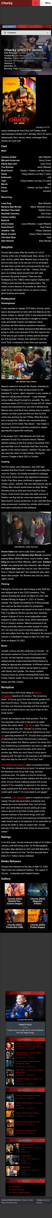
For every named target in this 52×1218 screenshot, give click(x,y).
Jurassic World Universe (20, 1192)
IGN (3, 735)
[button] (26, 32)
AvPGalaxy (15, 1187)
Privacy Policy (12, 1203)
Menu (48, 3)
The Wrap (29, 725)
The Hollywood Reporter (13, 765)
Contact (24, 1200)
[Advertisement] (26, 14)
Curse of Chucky (17, 1190)
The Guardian (18, 797)
